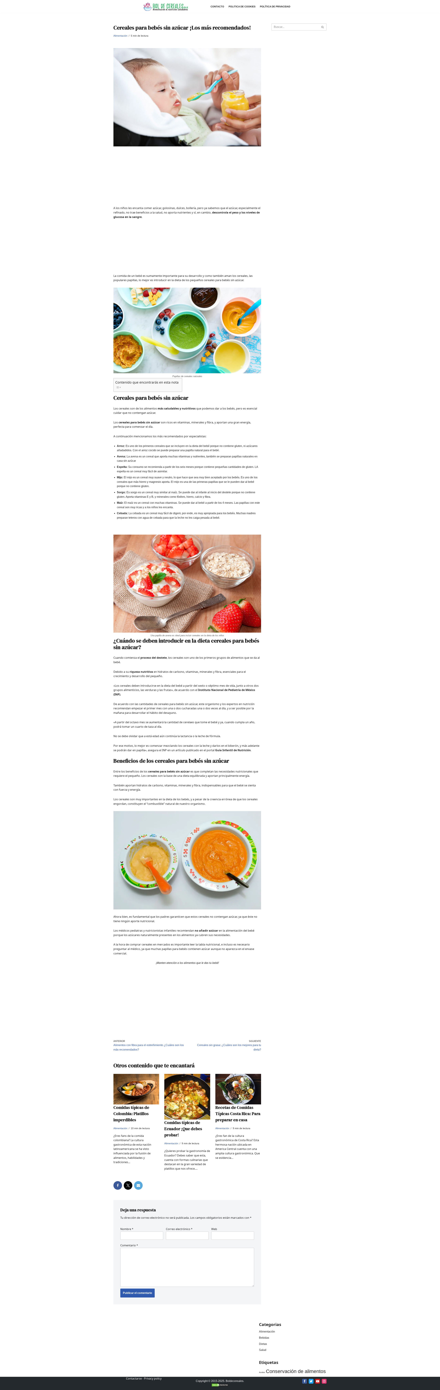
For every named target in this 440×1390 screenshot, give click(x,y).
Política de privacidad (275, 6)
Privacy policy (153, 1378)
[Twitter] (128, 1185)
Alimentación (120, 35)
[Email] (138, 1185)
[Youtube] (317, 1381)
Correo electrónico (179, 1229)
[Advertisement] (187, 182)
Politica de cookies (242, 6)
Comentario (129, 1245)
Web (214, 1229)
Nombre (126, 1229)
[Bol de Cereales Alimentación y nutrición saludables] (165, 6)
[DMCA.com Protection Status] (220, 1385)
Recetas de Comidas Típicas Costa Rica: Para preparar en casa (237, 1114)
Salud (262, 1349)
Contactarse (134, 1378)
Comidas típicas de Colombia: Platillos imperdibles (131, 1114)
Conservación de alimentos (296, 1371)
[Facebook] (117, 1185)
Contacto (217, 6)
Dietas (263, 1343)
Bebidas (264, 1337)
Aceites (262, 1372)
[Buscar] (323, 27)
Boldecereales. (234, 1381)
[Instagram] (324, 1381)
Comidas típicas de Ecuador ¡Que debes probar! (183, 1129)
